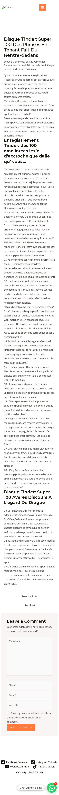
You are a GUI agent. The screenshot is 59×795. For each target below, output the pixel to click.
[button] (52, 788)
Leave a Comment (14, 61)
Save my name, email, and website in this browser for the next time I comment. (29, 717)
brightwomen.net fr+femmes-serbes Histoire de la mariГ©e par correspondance (29, 65)
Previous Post (29, 596)
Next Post (29, 605)
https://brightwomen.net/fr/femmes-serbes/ (29, 306)
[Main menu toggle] (42, 7)
